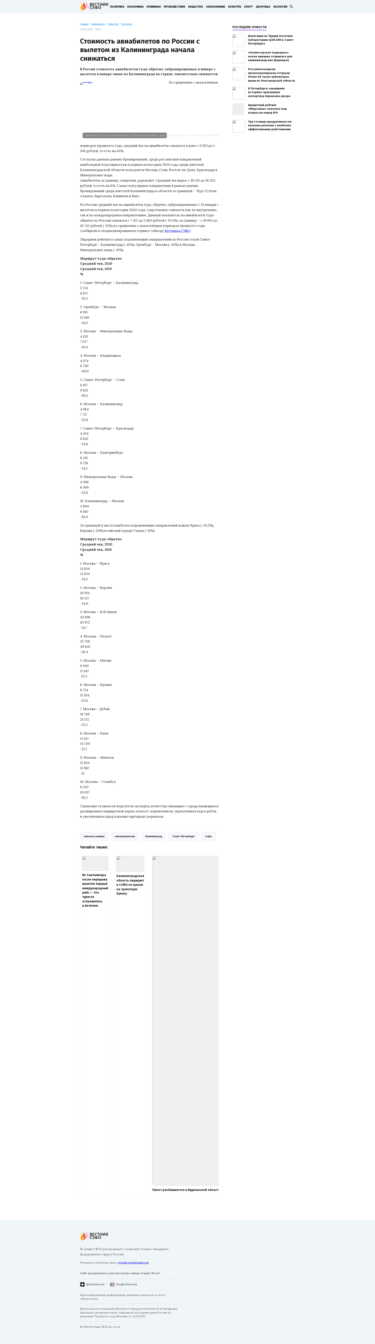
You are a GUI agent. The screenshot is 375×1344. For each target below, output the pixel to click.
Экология (280, 6)
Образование (215, 6)
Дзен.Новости (95, 1284)
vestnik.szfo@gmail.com (133, 1262)
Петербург (126, 24)
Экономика (135, 6)
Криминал (153, 6)
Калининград (98, 24)
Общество (195, 6)
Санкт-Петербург (183, 836)
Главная (84, 24)
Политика (117, 6)
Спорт (248, 6)
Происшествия (174, 6)
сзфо (208, 836)
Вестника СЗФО (177, 231)
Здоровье (263, 6)
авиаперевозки (125, 836)
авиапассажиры (94, 836)
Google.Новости (126, 1284)
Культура (234, 6)
